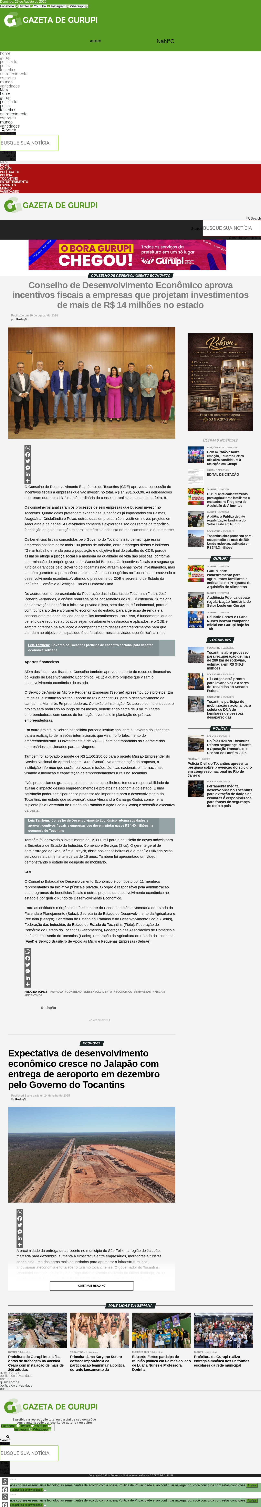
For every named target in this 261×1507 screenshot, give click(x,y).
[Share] (99, 481)
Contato (5, 1379)
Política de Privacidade (16, 1376)
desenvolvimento (98, 992)
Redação (22, 319)
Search (11, 133)
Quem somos (9, 1372)
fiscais (160, 992)
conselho (74, 992)
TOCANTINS (8, 69)
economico (124, 992)
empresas (143, 992)
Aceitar (252, 1485)
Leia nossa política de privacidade (22, 1489)
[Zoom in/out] (13, 1479)
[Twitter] (99, 461)
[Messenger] (99, 467)
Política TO (8, 61)
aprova (57, 992)
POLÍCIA (6, 65)
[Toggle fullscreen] (9, 1479)
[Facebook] (99, 454)
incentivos (34, 995)
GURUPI (130, 41)
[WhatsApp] (99, 448)
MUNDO (6, 82)
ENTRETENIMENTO (14, 73)
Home (5, 53)
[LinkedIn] (99, 474)
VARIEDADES (10, 86)
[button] (122, 89)
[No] (45, 1490)
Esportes (8, 77)
